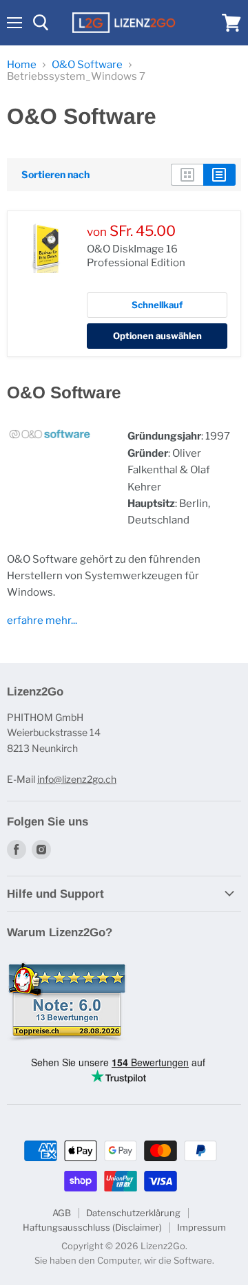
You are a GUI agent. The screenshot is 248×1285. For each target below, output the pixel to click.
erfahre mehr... (42, 620)
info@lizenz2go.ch (76, 779)
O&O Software (87, 65)
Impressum (201, 1227)
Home (22, 65)
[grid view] (187, 175)
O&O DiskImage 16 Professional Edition (136, 256)
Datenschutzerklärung (133, 1212)
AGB (61, 1212)
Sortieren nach (55, 174)
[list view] (219, 175)
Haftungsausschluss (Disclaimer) (92, 1227)
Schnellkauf (157, 304)
